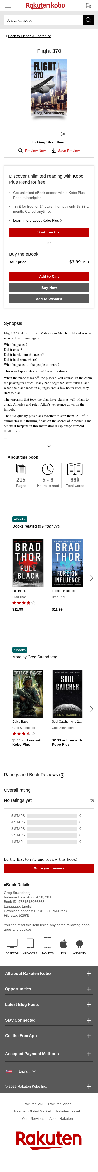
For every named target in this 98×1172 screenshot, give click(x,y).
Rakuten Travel (68, 1111)
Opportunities (18, 989)
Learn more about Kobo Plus (36, 220)
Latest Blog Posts (22, 1004)
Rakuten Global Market (32, 1111)
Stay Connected (20, 1020)
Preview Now (35, 151)
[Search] (88, 20)
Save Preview (69, 151)
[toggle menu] (8, 5)
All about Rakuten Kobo (28, 973)
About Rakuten (61, 1118)
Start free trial (49, 232)
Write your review (49, 868)
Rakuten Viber (59, 1104)
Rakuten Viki (33, 1104)
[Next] (91, 578)
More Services (32, 1118)
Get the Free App (21, 1036)
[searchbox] (49, 20)
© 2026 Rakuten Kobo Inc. (26, 1086)
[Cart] (88, 5)
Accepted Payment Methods (32, 1054)
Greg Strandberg (51, 142)
